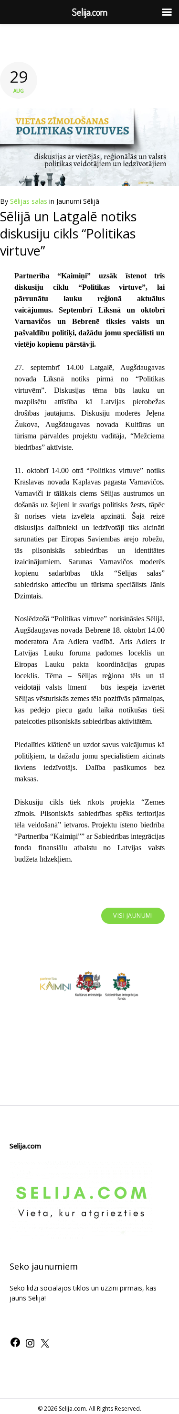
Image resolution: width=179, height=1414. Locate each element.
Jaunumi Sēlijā (77, 201)
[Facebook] (15, 1345)
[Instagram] (30, 1346)
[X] (45, 1346)
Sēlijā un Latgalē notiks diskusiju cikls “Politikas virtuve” (68, 234)
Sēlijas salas (28, 201)
